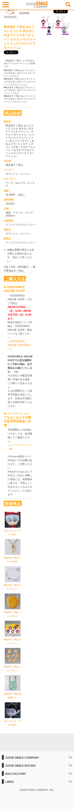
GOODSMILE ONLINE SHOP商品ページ (20, 345)
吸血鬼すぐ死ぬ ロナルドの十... (12, 587)
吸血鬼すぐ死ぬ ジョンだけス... (12, 668)
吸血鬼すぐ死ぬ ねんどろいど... (12, 641)
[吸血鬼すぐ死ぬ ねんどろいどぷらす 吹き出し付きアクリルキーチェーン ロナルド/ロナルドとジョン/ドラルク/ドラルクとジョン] (55, 33)
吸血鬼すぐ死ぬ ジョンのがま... (12, 614)
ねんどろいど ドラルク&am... (12, 723)
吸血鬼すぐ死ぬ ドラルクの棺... (12, 560)
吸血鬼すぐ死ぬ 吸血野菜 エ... (12, 696)
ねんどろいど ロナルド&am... (12, 532)
